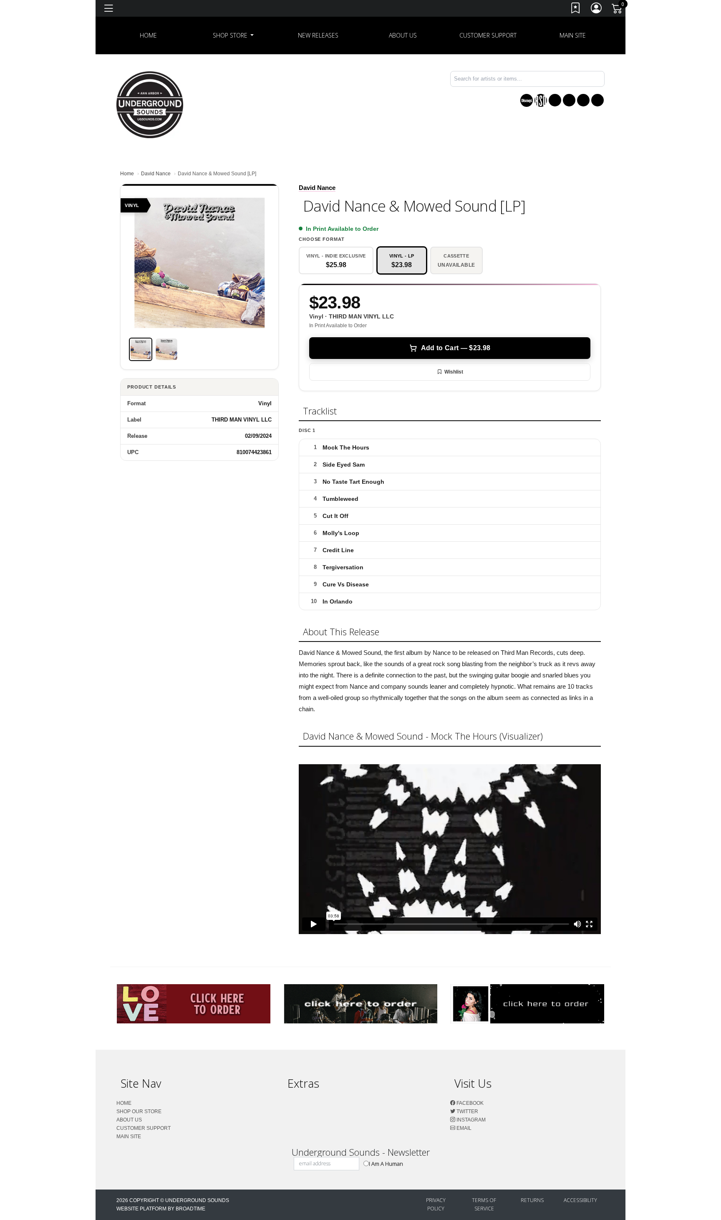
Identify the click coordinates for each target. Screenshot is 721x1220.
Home (127, 174)
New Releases (318, 35)
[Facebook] (555, 100)
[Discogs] (526, 100)
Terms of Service (484, 1204)
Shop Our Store (138, 1111)
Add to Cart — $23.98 (455, 347)
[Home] (149, 104)
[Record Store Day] (541, 100)
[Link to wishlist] (576, 10)
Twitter (466, 1111)
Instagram (470, 1120)
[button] (233, 35)
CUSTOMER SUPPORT (488, 35)
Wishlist (453, 372)
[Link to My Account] (597, 10)
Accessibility (580, 1200)
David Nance (156, 174)
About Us (403, 35)
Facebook (469, 1103)
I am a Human (386, 1163)
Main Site (573, 35)
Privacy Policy (436, 1204)
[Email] (597, 100)
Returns (532, 1200)
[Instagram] (583, 100)
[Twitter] (569, 100)
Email (463, 1128)
